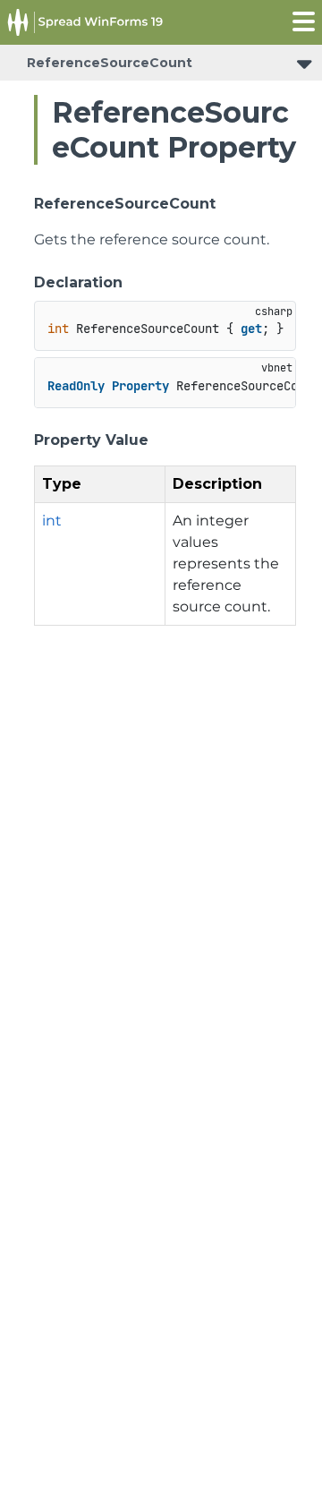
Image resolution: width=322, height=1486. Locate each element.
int (52, 520)
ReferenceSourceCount (109, 63)
